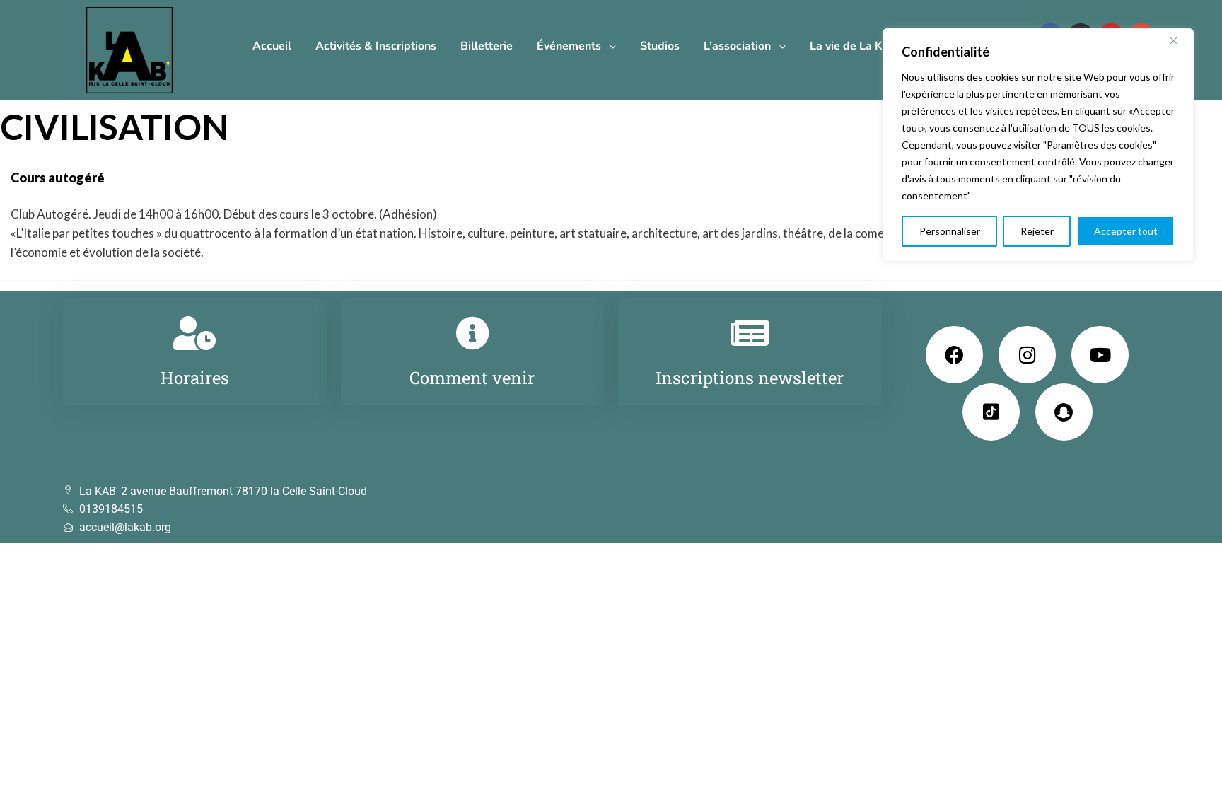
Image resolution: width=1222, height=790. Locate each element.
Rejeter (1037, 231)
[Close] (1178, 40)
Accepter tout (1126, 231)
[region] (1038, 145)
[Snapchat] (1064, 412)
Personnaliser (949, 231)
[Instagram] (1027, 354)
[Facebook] (954, 354)
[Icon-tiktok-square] (991, 412)
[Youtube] (1100, 354)
